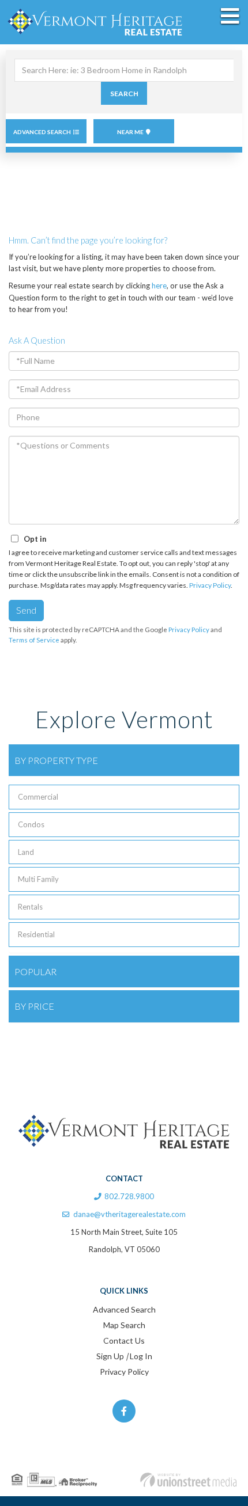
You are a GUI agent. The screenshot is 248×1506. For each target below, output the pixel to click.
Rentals (30, 906)
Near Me (130, 131)
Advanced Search (42, 131)
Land (26, 852)
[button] (124, 93)
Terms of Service (34, 640)
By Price (34, 1006)
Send (26, 609)
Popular (35, 971)
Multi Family (38, 879)
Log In (141, 1356)
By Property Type (56, 760)
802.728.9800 (129, 1196)
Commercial (38, 796)
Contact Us (124, 1340)
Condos (31, 824)
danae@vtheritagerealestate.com (129, 1214)
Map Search (124, 1325)
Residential (36, 934)
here (159, 285)
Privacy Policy (210, 585)
